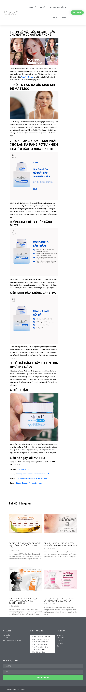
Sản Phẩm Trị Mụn (38, 649)
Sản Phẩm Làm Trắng (40, 647)
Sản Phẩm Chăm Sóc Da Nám (41, 636)
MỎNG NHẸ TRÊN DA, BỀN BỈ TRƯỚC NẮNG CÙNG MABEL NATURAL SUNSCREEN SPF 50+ (23, 601)
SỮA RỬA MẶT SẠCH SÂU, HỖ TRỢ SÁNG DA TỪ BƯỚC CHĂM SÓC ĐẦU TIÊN (60, 600)
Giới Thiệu (42, 7)
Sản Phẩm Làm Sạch (39, 644)
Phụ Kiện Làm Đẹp (38, 652)
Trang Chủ (32, 7)
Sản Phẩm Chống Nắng (40, 639)
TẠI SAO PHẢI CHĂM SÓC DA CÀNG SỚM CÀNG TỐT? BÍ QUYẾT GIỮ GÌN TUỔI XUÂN (25, 545)
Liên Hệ (63, 17)
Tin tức (55, 17)
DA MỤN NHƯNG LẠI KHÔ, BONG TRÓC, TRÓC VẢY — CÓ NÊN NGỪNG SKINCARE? (60, 544)
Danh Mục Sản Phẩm (56, 7)
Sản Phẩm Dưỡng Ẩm (40, 642)
